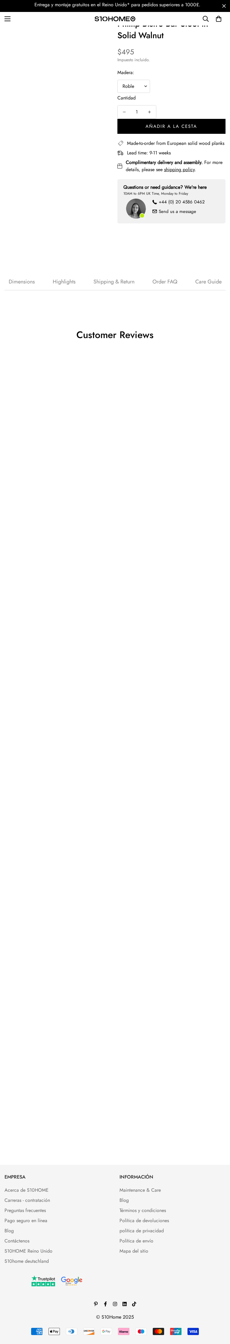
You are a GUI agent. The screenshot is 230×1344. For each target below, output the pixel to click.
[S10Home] (115, 18)
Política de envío (136, 1240)
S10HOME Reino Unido (28, 1251)
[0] (219, 19)
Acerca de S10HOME (26, 1190)
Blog (9, 1230)
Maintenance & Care (140, 1190)
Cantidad (126, 97)
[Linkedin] (124, 1304)
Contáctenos (16, 1240)
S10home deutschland (26, 1261)
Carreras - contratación (27, 1200)
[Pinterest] (95, 1304)
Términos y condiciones (142, 1210)
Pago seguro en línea (25, 1220)
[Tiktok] (134, 1304)
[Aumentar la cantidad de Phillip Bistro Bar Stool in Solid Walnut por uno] (149, 112)
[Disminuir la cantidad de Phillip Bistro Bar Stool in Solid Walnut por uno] (124, 112)
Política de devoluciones (144, 1220)
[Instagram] (115, 1304)
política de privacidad (141, 1230)
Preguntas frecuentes (25, 1210)
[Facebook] (105, 1304)
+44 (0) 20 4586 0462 (182, 202)
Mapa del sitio (133, 1251)
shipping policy (179, 169)
